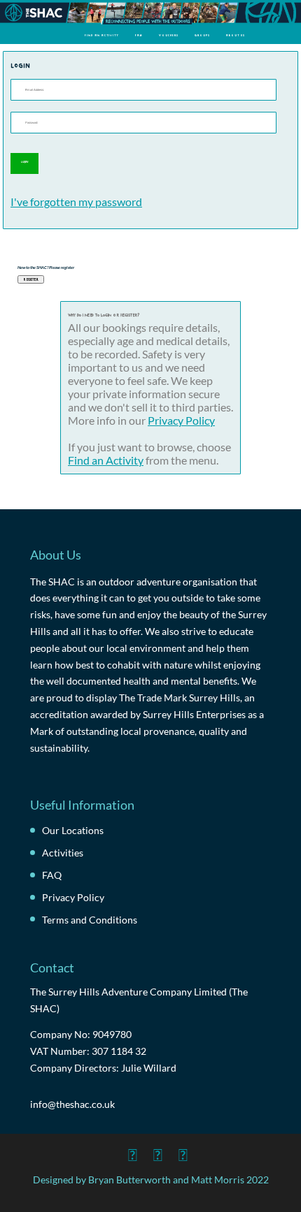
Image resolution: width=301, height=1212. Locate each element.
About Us (235, 35)
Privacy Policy (181, 420)
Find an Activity (102, 35)
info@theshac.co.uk (72, 1104)
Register (30, 279)
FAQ (139, 35)
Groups (202, 35)
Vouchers (168, 35)
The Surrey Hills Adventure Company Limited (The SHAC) (139, 1000)
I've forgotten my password (76, 201)
